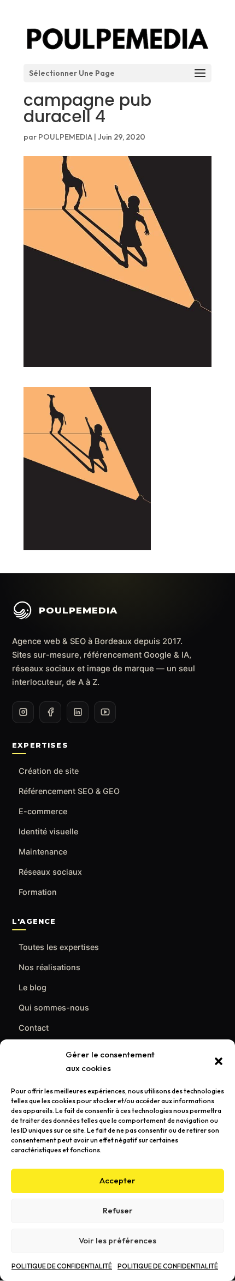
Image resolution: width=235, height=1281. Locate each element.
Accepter (117, 1180)
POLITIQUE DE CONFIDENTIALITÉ (61, 1266)
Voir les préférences (117, 1240)
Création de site (49, 770)
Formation (38, 892)
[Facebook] (50, 712)
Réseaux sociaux (50, 871)
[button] (218, 1061)
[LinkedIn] (78, 712)
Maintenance (43, 851)
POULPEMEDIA (65, 137)
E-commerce (43, 811)
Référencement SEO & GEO (69, 791)
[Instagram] (23, 712)
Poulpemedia (78, 610)
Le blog (32, 987)
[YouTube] (105, 712)
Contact (34, 1027)
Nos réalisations (49, 967)
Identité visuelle (48, 831)
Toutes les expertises (59, 947)
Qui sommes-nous (54, 1007)
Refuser (118, 1210)
